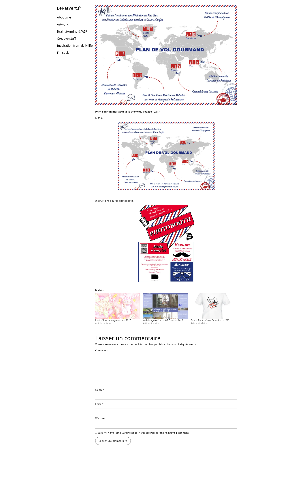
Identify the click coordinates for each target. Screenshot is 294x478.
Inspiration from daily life (75, 45)
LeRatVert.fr (69, 8)
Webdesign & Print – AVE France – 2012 (163, 320)
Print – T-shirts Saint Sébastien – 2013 (210, 320)
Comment (102, 350)
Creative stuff (66, 38)
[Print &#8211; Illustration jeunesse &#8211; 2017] (117, 306)
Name (99, 389)
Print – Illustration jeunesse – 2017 (113, 320)
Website (100, 418)
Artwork (62, 24)
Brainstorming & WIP (72, 31)
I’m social (63, 52)
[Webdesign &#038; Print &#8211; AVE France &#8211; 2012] (165, 306)
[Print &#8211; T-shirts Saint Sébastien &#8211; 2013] (213, 306)
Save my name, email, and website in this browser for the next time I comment (143, 432)
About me (64, 17)
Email (99, 404)
